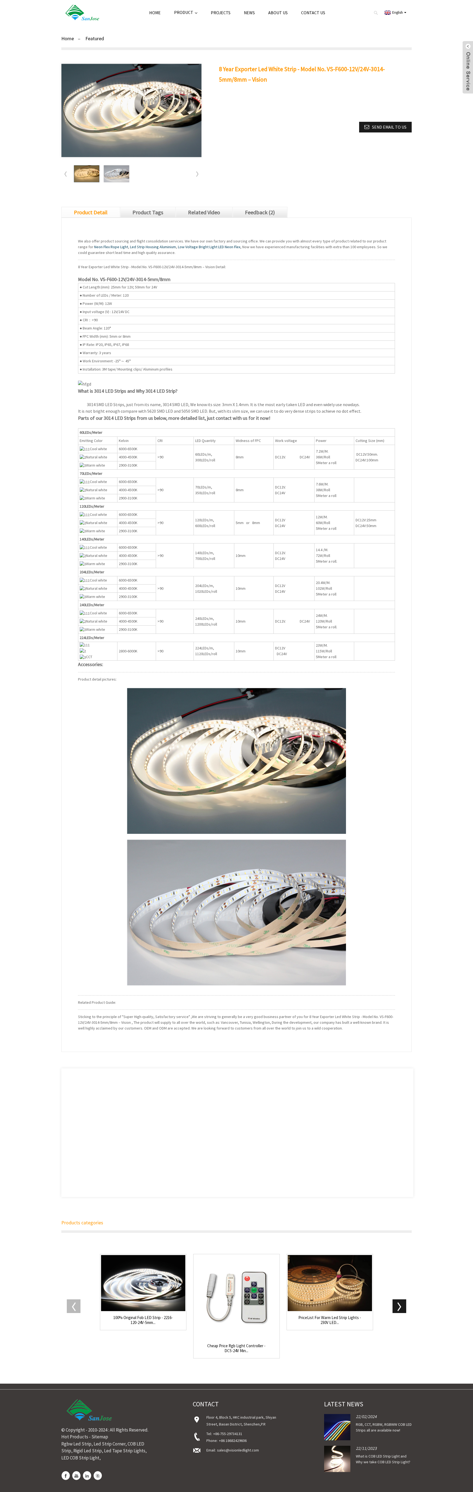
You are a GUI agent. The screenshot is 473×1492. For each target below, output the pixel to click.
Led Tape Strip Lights (124, 1451)
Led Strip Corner (109, 1444)
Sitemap (99, 1437)
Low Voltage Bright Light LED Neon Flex (209, 246)
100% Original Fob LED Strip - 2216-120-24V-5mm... (143, 1320)
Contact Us (313, 12)
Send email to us (389, 127)
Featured (94, 38)
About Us (278, 12)
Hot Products (74, 1437)
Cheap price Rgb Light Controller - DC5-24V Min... (236, 1348)
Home (155, 12)
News (249, 12)
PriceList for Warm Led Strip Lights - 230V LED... (329, 1320)
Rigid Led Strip (87, 1451)
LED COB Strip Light (80, 1458)
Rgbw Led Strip (76, 1444)
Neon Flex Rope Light (111, 246)
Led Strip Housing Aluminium (153, 246)
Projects (220, 12)
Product (183, 12)
